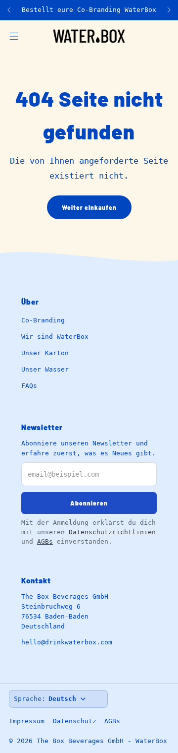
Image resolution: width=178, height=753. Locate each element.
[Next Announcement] (169, 10)
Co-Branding (43, 320)
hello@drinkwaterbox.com (66, 642)
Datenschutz (74, 721)
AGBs (45, 541)
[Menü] (14, 36)
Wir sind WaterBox (55, 336)
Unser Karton (45, 353)
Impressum (26, 721)
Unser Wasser (45, 369)
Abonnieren (89, 503)
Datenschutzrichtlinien (112, 532)
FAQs (29, 385)
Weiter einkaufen (89, 207)
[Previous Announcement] (9, 10)
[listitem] (89, 10)
